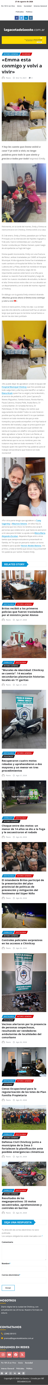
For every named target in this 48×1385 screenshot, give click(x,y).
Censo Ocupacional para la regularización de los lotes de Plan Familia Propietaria (24, 1092)
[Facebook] (16, 1355)
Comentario (7, 1242)
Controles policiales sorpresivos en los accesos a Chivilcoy (22, 941)
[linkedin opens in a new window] (26, 18)
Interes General (40, 6)
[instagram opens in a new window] (31, 18)
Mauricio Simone (19, 523)
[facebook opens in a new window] (17, 18)
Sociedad (27, 6)
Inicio (19, 6)
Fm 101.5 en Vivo (8, 6)
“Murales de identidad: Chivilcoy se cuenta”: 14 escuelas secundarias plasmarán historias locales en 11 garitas (23, 675)
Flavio (8, 78)
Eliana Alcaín (7, 393)
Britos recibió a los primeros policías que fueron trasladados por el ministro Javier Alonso (22, 612)
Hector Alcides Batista (31, 545)
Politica (29, 12)
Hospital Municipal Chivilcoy (14, 387)
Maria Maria (40, 533)
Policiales (20, 12)
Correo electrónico (11, 1275)
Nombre (6, 1263)
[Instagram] (3, 1355)
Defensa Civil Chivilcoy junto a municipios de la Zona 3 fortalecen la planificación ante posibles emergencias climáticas (23, 1147)
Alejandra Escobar (10, 536)
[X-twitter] (22, 1355)
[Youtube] (9, 1355)
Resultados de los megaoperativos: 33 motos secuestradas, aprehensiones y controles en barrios (22, 1203)
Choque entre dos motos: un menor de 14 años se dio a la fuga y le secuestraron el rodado (23, 829)
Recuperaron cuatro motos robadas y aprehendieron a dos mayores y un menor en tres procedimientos (22, 765)
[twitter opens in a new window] (21, 18)
